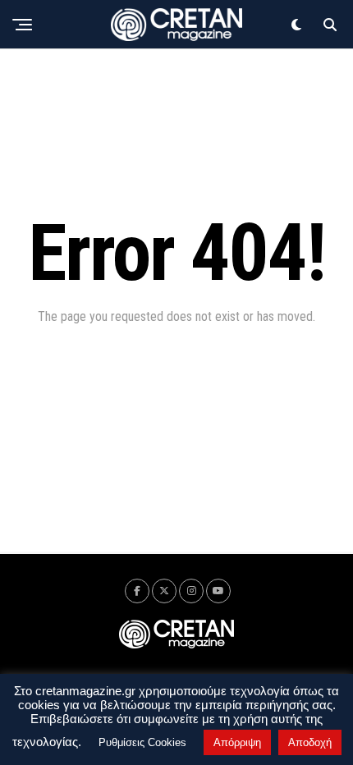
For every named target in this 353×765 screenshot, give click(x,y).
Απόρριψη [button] (237, 742)
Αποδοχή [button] (310, 742)
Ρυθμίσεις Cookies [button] (142, 742)
